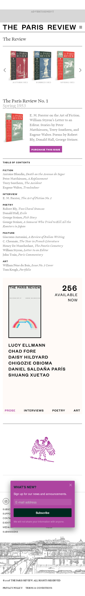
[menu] (80, 27)
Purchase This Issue (45, 149)
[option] (19, 67)
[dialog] (42, 506)
